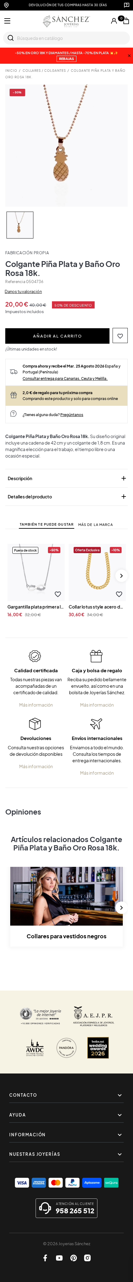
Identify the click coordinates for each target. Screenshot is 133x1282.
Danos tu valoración (23, 291)
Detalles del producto (67, 496)
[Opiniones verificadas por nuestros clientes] (40, 1016)
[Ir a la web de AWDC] (35, 1048)
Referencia (15, 281)
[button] (120, 335)
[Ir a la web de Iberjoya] (94, 1016)
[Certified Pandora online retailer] (66, 1048)
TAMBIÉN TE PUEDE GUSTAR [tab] (47, 524)
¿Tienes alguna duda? (53, 414)
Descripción (67, 478)
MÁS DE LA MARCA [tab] (95, 525)
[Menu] (7, 21)
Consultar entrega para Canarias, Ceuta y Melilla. (65, 378)
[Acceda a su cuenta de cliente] (114, 21)
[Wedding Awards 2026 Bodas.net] (98, 1048)
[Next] (121, 576)
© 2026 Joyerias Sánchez (66, 1243)
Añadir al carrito (57, 335)
